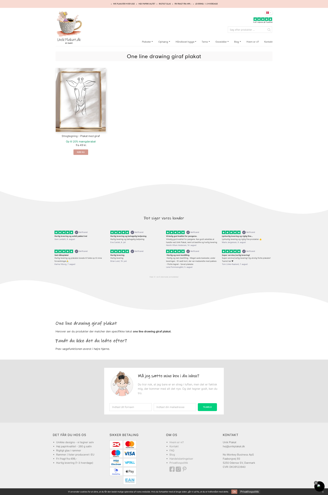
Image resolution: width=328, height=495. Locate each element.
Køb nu (81, 152)
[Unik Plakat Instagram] (179, 469)
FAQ (171, 450)
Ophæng (163, 41)
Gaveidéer (221, 41)
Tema (205, 41)
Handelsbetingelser (181, 458)
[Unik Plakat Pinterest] (184, 469)
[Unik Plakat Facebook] (172, 469)
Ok (234, 491)
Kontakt (268, 41)
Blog (236, 41)
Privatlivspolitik (178, 462)
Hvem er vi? (253, 41)
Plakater (146, 41)
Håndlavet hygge (185, 41)
